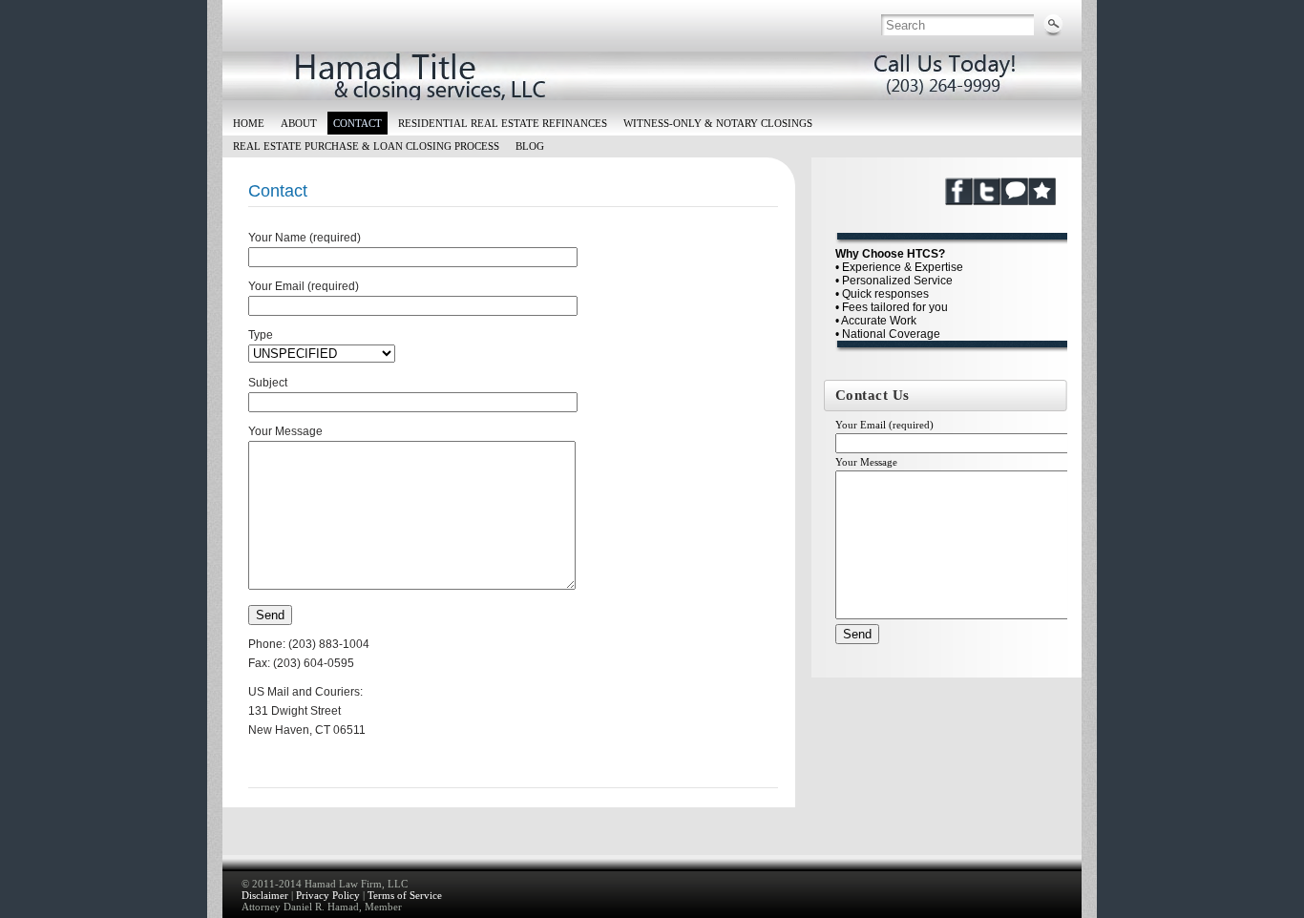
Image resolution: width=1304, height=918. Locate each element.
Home (248, 123)
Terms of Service (405, 895)
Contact (357, 123)
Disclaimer (265, 895)
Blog (529, 146)
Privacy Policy (328, 895)
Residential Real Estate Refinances (502, 123)
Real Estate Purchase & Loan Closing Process (366, 146)
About (299, 123)
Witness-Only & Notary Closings (717, 123)
